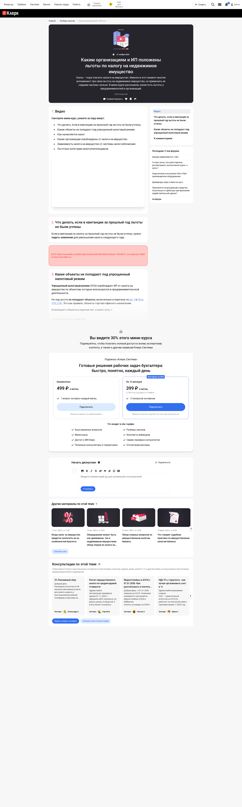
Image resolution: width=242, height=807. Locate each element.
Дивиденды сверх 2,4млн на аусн (167, 182)
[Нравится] (126, 99)
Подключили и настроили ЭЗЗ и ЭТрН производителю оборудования (169, 175)
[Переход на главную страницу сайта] (10, 13)
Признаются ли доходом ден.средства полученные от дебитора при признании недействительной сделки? (170, 190)
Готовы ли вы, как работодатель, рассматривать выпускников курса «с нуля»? (170, 165)
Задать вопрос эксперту (65, 621)
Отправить (88, 489)
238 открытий (120, 94)
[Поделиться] (135, 99)
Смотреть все (60, 551)
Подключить (86, 407)
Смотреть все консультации (96, 621)
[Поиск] (213, 4)
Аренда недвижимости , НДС (165, 157)
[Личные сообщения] (219, 4)
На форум (156, 199)
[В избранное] (131, 99)
